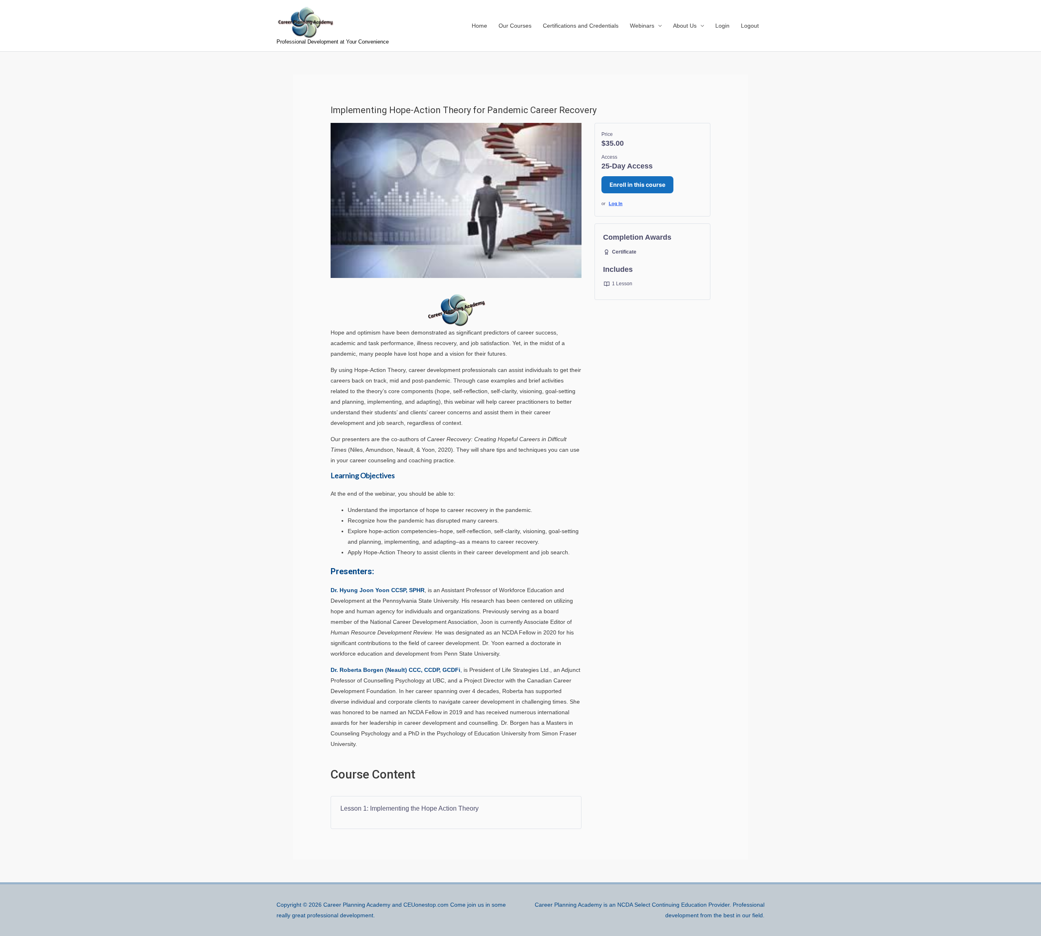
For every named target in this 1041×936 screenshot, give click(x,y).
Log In (616, 203)
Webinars (642, 25)
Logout (750, 25)
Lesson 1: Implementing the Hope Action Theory (409, 808)
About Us (685, 25)
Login (722, 25)
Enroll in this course (637, 184)
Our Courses (515, 25)
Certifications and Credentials (581, 25)
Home (479, 25)
